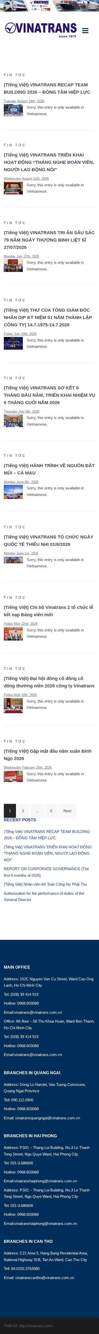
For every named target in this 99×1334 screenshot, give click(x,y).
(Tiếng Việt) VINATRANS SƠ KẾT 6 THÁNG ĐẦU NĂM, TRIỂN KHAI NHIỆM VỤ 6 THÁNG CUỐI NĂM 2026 (49, 395)
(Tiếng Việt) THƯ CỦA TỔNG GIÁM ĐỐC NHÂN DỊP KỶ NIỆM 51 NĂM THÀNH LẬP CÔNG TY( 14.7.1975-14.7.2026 (48, 317)
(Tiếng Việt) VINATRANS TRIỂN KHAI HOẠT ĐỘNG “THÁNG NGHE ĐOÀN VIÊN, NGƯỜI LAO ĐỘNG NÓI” (49, 162)
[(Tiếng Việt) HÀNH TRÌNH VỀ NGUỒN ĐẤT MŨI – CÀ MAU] (15, 491)
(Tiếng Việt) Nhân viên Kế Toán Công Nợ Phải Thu (45, 884)
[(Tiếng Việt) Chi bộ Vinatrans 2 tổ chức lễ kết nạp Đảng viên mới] (15, 633)
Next (67, 811)
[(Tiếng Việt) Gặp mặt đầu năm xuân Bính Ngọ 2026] (15, 776)
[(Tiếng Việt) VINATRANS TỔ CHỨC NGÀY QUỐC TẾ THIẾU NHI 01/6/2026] (15, 560)
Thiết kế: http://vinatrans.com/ (28, 1326)
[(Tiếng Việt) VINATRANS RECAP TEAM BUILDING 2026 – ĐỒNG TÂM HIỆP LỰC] (15, 110)
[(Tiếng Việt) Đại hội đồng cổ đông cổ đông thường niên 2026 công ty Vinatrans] (15, 705)
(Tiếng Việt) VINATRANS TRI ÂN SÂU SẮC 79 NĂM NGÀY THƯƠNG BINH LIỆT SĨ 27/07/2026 (49, 240)
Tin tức (15, 75)
